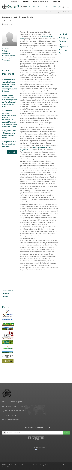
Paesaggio (65, 50)
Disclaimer (66, 465)
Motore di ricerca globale (40, 2)
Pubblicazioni (56, 2)
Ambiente (64, 38)
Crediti (35, 465)
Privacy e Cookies (45, 465)
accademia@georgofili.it (12, 419)
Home (43, 12)
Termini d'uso (56, 465)
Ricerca (6, 296)
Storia (6, 293)
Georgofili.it (14, 2)
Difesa (63, 41)
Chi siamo (25, 2)
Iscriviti (66, 433)
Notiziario (48, 12)
